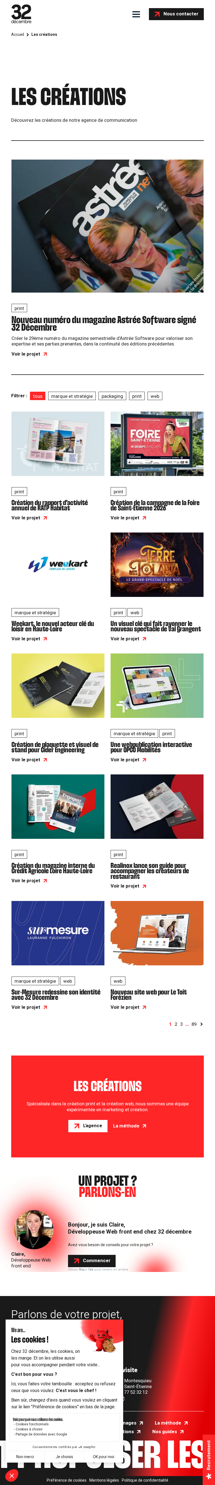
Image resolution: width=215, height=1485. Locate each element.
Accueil (17, 34)
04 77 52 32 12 (133, 1392)
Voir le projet (25, 354)
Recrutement (208, 1455)
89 (194, 1025)
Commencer (97, 1260)
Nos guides (164, 1432)
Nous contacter (180, 13)
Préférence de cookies (67, 1480)
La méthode (126, 1126)
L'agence (92, 1125)
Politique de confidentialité (145, 1480)
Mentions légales (104, 1480)
